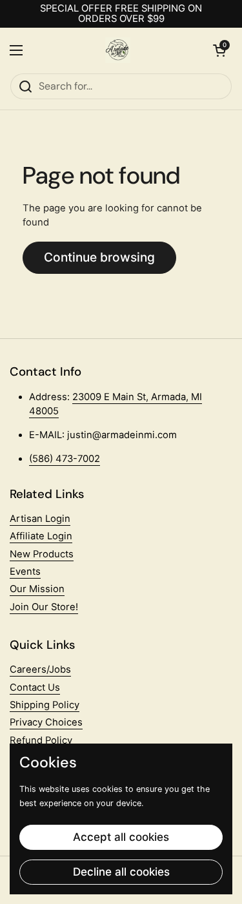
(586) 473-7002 (64, 459)
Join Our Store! (44, 607)
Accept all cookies (121, 837)
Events (25, 571)
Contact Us (35, 687)
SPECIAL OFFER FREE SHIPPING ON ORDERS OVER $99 (121, 13)
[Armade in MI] (118, 50)
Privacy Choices (46, 722)
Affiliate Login (41, 536)
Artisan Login (40, 518)
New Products (42, 554)
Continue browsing (99, 257)
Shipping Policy (44, 705)
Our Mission (37, 589)
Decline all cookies (121, 871)
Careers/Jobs (40, 669)
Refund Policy (41, 740)
